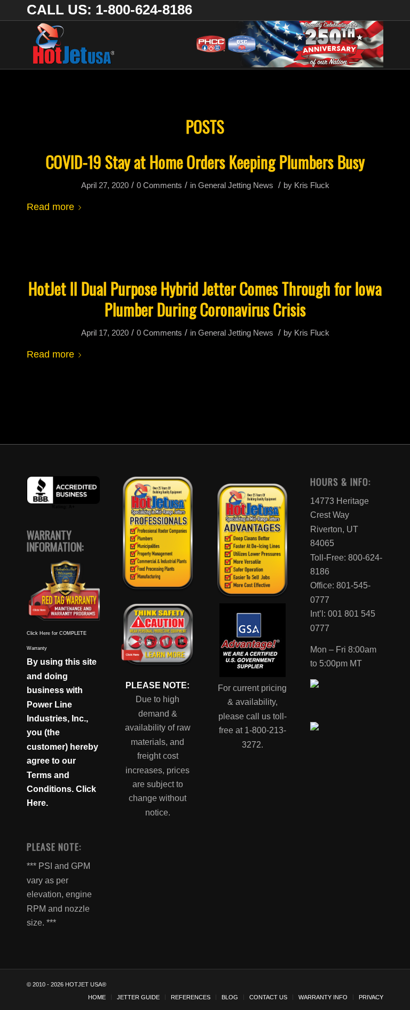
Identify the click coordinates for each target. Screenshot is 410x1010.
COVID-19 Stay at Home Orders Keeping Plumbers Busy (205, 162)
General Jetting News (235, 185)
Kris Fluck (311, 185)
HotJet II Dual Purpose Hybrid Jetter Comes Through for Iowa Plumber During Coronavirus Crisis (205, 298)
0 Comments (159, 185)
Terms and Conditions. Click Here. (61, 789)
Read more (50, 206)
